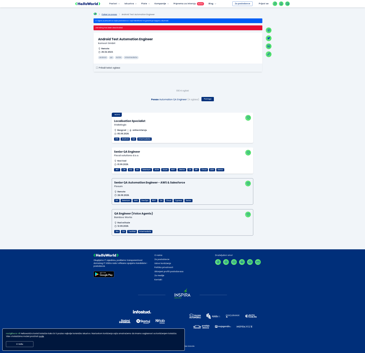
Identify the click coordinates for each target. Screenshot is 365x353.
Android (125, 139)
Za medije (159, 275)
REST (173, 170)
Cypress (178, 200)
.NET (117, 170)
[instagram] (226, 262)
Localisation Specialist (129, 121)
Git (137, 170)
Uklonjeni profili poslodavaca (168, 271)
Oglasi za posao (109, 14)
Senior (220, 170)
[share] (268, 54)
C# (124, 170)
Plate (144, 3)
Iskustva (129, 3)
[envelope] (258, 262)
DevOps (144, 200)
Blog (211, 3)
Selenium (146, 170)
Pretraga (207, 99)
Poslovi (113, 3)
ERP (196, 170)
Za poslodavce (242, 3)
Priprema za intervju (185, 3)
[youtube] (234, 262)
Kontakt (158, 279)
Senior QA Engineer (127, 152)
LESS (212, 170)
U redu (19, 344)
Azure (165, 170)
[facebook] (268, 30)
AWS (136, 200)
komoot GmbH (106, 43)
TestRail (132, 231)
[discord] (250, 262)
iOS (116, 139)
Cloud (204, 170)
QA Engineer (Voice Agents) (133, 213)
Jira (116, 231)
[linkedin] (268, 46)
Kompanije (160, 3)
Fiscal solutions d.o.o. (126, 155)
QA (133, 139)
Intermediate (144, 139)
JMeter (182, 170)
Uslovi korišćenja (162, 263)
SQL (130, 170)
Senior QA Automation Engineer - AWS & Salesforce (149, 182)
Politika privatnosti (163, 267)
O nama (158, 255)
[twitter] (268, 38)
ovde (41, 336)
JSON (156, 170)
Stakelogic (120, 124)
